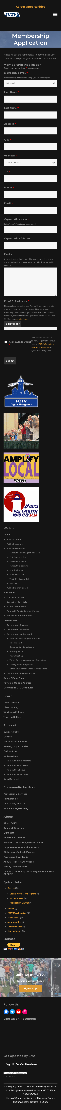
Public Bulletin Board (17, 588)
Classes (11, 888)
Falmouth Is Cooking (19, 566)
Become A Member (14, 837)
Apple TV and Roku (14, 678)
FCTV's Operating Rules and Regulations (42, 346)
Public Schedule (15, 544)
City (7, 140)
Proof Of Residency (16, 301)
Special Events (15, 927)
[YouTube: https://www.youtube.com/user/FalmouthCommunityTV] (18, 1011)
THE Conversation (18, 557)
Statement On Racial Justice (19, 852)
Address (10, 124)
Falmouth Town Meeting (19, 761)
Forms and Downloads (16, 857)
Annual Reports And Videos (19, 862)
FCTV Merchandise (17, 913)
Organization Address (17, 238)
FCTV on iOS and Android (17, 683)
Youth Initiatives (12, 717)
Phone (9, 187)
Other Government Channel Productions (28, 669)
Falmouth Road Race (17, 765)
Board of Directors (14, 828)
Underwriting (11, 756)
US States (11, 155)
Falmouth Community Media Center (23, 842)
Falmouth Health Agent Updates (25, 553)
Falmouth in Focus (18, 562)
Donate (8, 736)
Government (11, 620)
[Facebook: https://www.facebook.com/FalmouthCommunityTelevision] (6, 1011)
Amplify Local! (11, 779)
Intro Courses (16, 898)
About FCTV (10, 823)
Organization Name (17, 219)
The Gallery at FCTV (15, 803)
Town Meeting (16, 656)
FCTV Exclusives (17, 574)
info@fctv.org (22, 319)
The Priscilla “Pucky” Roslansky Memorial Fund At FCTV (29, 872)
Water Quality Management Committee (28, 660)
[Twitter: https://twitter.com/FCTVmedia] (12, 1011)
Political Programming (16, 808)
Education (9, 592)
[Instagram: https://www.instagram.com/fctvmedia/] (24, 1011)
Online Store (10, 751)
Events (11, 908)
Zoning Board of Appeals (21, 664)
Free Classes (13, 917)
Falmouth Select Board (18, 774)
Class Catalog (11, 707)
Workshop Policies (14, 712)
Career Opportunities (30, 7)
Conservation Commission (22, 647)
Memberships (14, 922)
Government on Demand (19, 634)
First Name (11, 92)
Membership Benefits (15, 741)
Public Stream (14, 539)
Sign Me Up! (30, 988)
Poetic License (16, 570)
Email (8, 203)
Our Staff (9, 833)
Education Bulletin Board (19, 615)
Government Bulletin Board (21, 673)
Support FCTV (11, 732)
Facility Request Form (16, 866)
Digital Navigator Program (23, 894)
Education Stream (16, 597)
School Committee (16, 606)
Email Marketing (11, 1077)
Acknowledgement (20, 343)
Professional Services (15, 794)
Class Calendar (12, 702)
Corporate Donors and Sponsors (21, 847)
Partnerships (11, 799)
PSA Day (13, 583)
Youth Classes (14, 931)
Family (8, 254)
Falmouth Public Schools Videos (23, 611)
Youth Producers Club (20, 579)
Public (7, 534)
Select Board (16, 643)
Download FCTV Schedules (18, 687)
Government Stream (17, 625)
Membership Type (16, 73)
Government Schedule (18, 629)
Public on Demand (16, 548)
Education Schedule (17, 602)
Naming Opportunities (16, 746)
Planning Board (17, 651)
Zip (7, 171)
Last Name (11, 108)
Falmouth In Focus (16, 770)
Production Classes (19, 903)
